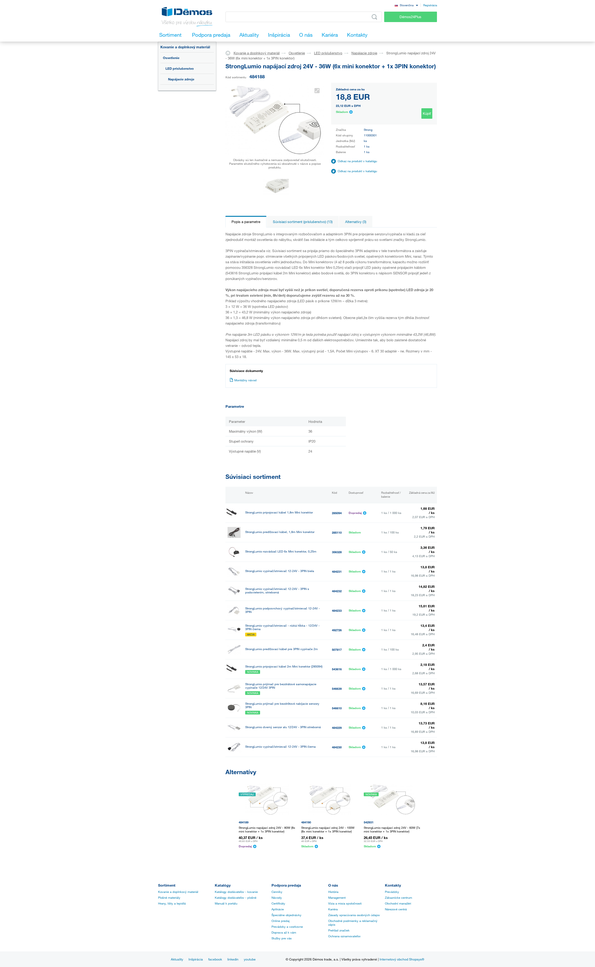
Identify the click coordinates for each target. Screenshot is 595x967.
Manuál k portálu (226, 903)
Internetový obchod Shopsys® (402, 959)
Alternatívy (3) (355, 222)
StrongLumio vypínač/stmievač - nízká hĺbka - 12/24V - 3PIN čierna (282, 627)
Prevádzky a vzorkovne (287, 926)
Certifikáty (278, 903)
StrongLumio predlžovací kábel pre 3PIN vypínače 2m (281, 649)
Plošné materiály (169, 897)
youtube (250, 959)
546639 (337, 689)
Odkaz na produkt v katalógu (357, 161)
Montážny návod (245, 380)
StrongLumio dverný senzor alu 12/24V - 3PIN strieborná (283, 727)
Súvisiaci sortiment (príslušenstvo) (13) (303, 222)
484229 (337, 728)
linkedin (232, 959)
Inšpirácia (195, 959)
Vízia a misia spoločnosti (345, 903)
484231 (337, 571)
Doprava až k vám (283, 932)
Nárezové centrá (396, 909)
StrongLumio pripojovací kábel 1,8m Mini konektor (279, 512)
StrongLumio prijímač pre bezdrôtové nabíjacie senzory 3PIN (282, 705)
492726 (337, 630)
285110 (337, 532)
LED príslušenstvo (179, 68)
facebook (215, 959)
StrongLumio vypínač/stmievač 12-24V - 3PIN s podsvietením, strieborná (277, 590)
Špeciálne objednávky (286, 915)
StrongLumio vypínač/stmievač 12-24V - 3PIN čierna (280, 746)
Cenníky (276, 892)
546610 (337, 708)
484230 (337, 747)
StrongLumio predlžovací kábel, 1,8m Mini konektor (279, 532)
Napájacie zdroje (181, 79)
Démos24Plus (410, 17)
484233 (337, 610)
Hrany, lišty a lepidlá (172, 903)
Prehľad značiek (339, 930)
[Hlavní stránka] (229, 53)
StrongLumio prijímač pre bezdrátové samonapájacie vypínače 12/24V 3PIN (280, 685)
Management (337, 897)
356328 (337, 552)
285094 (337, 513)
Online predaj (280, 921)
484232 (337, 591)
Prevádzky (392, 892)
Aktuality (177, 959)
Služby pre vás (281, 938)
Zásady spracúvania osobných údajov (354, 915)
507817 (337, 649)
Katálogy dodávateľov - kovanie (236, 892)
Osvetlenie (171, 58)
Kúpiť (427, 113)
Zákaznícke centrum (398, 897)
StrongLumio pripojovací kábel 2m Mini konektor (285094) (283, 666)
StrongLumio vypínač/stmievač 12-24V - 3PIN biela (279, 571)
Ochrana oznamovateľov (344, 936)
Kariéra (333, 909)
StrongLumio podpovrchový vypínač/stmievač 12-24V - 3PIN (282, 610)
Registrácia (430, 5)
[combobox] (406, 5)
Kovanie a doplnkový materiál (185, 47)
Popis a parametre (245, 222)
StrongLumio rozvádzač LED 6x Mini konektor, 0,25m (280, 551)
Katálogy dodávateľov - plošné (235, 897)
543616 (337, 669)
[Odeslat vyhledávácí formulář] (374, 17)
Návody (276, 897)
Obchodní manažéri (398, 903)
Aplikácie (277, 909)
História (333, 892)
